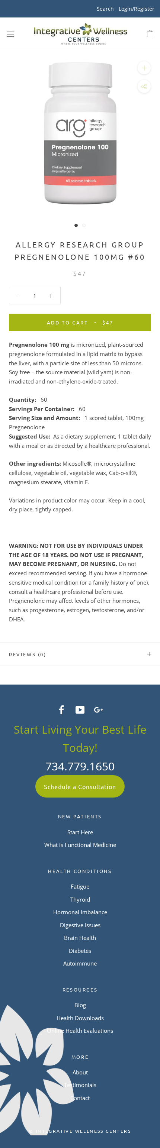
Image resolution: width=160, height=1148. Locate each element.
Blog (80, 1005)
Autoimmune (80, 963)
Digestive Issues (80, 925)
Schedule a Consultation (80, 786)
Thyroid (80, 899)
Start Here (80, 832)
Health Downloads (80, 1018)
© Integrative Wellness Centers (80, 1131)
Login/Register (136, 8)
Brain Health (80, 937)
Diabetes (80, 950)
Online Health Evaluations (80, 1030)
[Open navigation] (10, 34)
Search (105, 8)
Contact (80, 1098)
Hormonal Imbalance (80, 912)
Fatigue (80, 886)
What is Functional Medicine (80, 844)
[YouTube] (80, 708)
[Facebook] (61, 708)
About (80, 1072)
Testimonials (80, 1085)
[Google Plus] (98, 708)
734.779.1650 (80, 766)
